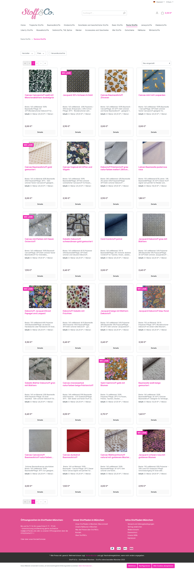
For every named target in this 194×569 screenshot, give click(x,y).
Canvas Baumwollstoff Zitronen (112, 96)
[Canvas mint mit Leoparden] (154, 81)
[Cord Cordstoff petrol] (116, 225)
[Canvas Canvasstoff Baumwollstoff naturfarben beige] (40, 440)
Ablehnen (132, 566)
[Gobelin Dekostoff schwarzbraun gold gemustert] (78, 225)
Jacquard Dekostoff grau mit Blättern (153, 240)
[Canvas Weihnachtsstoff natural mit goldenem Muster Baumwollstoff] (116, 440)
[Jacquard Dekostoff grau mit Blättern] (154, 225)
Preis (39, 53)
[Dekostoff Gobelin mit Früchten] (78, 297)
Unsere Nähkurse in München (86, 527)
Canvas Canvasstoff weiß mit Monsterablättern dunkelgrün (39, 96)
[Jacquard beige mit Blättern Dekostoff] (116, 297)
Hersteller (26, 53)
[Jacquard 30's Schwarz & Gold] (78, 81)
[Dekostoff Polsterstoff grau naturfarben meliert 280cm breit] (116, 153)
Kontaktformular (39, 539)
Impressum (132, 538)
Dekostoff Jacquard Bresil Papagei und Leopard (38, 312)
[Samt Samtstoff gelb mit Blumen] (116, 369)
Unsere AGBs (133, 535)
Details (40, 132)
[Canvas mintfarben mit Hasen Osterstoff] (40, 225)
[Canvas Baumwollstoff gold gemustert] (40, 153)
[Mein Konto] (157, 13)
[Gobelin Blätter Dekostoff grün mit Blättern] (40, 369)
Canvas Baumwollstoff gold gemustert (38, 168)
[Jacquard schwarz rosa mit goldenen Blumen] (154, 440)
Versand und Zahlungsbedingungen (141, 524)
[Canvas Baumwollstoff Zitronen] (116, 81)
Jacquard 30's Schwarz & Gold (78, 95)
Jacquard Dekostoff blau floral (154, 311)
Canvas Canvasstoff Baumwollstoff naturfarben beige (38, 456)
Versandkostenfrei (58, 53)
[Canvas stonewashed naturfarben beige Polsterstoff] (78, 369)
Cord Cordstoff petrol (111, 239)
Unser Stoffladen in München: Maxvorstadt (91, 524)
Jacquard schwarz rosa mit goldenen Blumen (152, 456)
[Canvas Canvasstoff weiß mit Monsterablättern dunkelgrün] (40, 81)
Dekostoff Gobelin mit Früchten (74, 312)
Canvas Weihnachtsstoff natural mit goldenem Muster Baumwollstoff (115, 456)
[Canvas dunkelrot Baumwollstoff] (78, 440)
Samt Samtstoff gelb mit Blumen (113, 384)
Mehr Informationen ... (86, 566)
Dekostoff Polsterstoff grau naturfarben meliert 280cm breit (114, 168)
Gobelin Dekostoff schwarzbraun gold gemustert (78, 240)
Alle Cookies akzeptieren (163, 566)
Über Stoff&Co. (81, 535)
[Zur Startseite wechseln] (37, 12)
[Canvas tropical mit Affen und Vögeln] (78, 153)
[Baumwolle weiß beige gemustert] (154, 369)
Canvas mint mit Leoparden (152, 95)
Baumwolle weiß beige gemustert (150, 384)
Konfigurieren (144, 566)
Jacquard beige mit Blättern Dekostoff (114, 312)
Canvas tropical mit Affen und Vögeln (77, 168)
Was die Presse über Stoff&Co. (87, 530)
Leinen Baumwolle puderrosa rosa (153, 168)
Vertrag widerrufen (135, 527)
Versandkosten (91, 555)
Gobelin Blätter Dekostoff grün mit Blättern (40, 384)
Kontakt (78, 532)
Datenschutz (132, 532)
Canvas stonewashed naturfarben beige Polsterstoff (78, 384)
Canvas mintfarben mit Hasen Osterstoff (39, 240)
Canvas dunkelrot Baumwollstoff (71, 456)
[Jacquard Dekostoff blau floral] (154, 297)
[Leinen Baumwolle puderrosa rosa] (154, 153)
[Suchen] (124, 13)
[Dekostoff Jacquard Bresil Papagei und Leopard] (40, 297)
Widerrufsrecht (133, 530)
